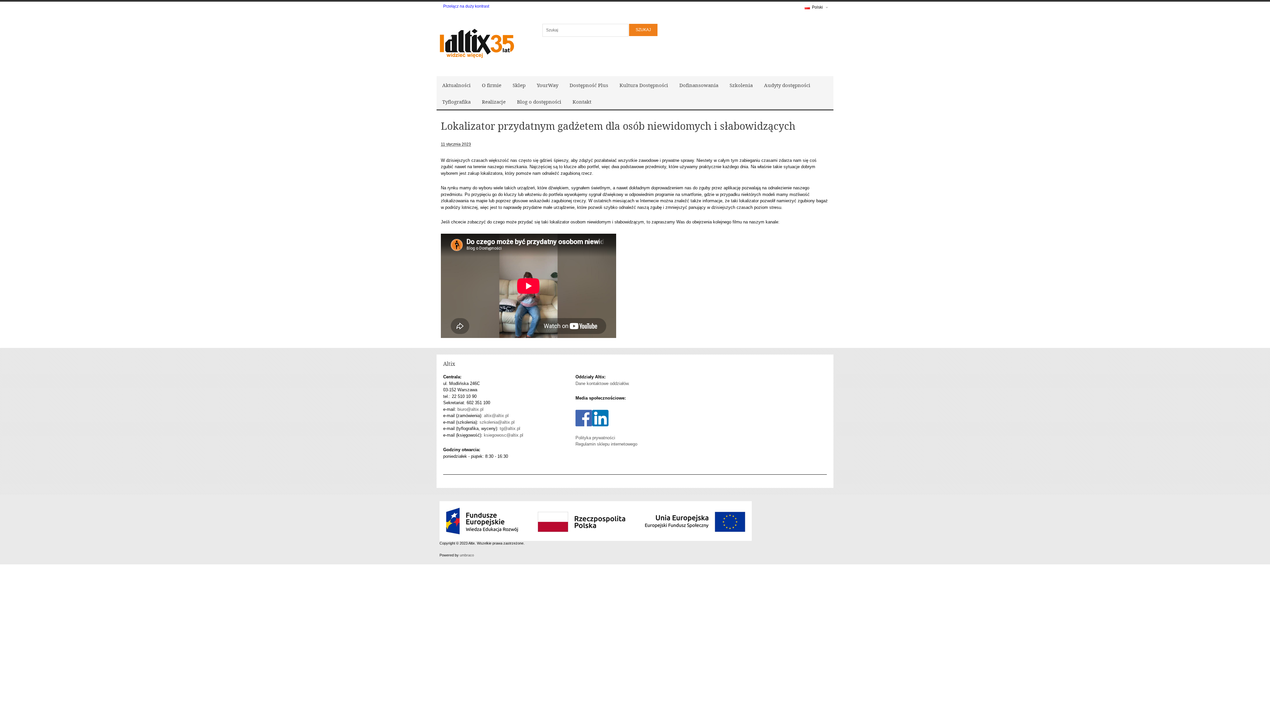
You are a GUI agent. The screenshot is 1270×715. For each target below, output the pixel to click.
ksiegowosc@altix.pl (503, 435)
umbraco (467, 555)
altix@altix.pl (496, 415)
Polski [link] (817, 7)
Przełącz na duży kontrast (466, 6)
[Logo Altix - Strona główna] (476, 42)
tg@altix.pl (510, 428)
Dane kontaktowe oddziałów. (602, 383)
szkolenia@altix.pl (497, 422)
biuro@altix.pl (470, 409)
